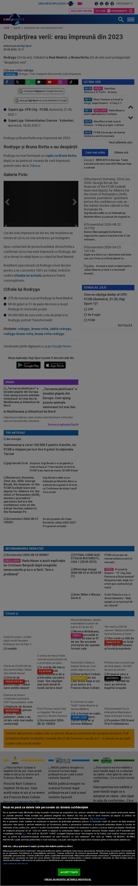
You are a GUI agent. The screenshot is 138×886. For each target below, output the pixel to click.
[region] (69, 844)
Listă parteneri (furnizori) (15, 863)
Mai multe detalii (98, 818)
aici (24, 833)
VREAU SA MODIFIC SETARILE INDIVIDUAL (67, 879)
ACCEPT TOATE (69, 872)
